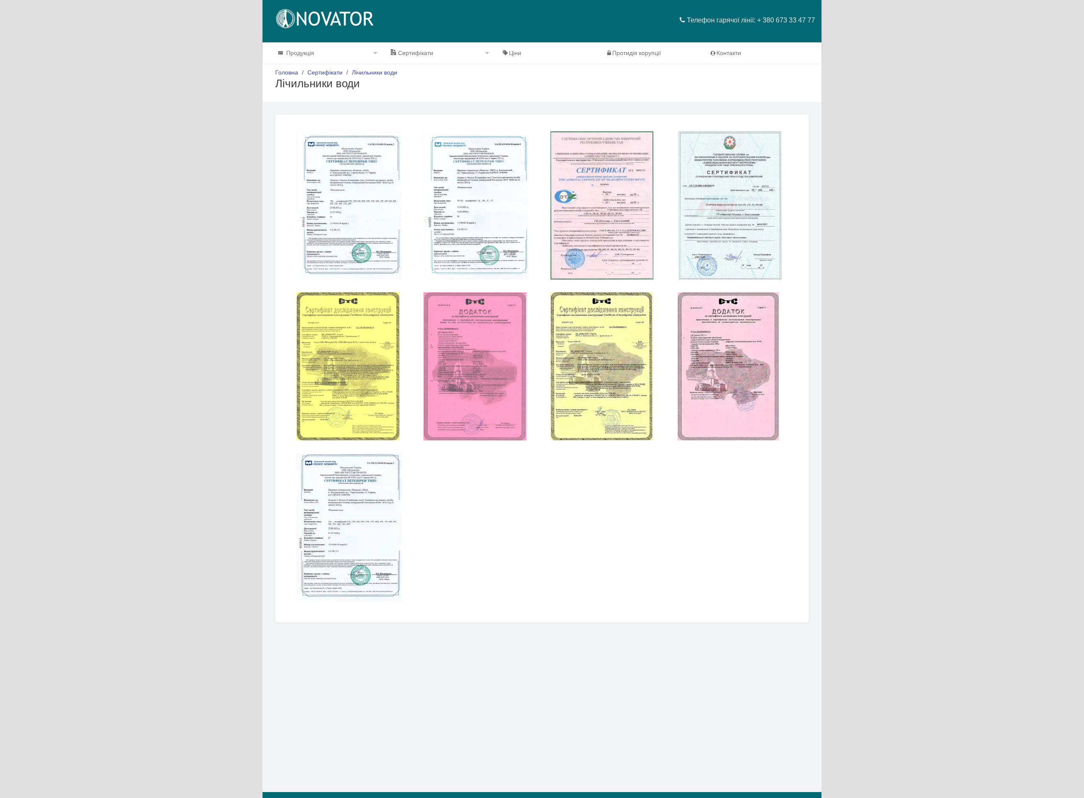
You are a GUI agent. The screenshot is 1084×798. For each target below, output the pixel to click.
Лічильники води (374, 72)
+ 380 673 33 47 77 (786, 20)
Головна (286, 72)
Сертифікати (325, 72)
